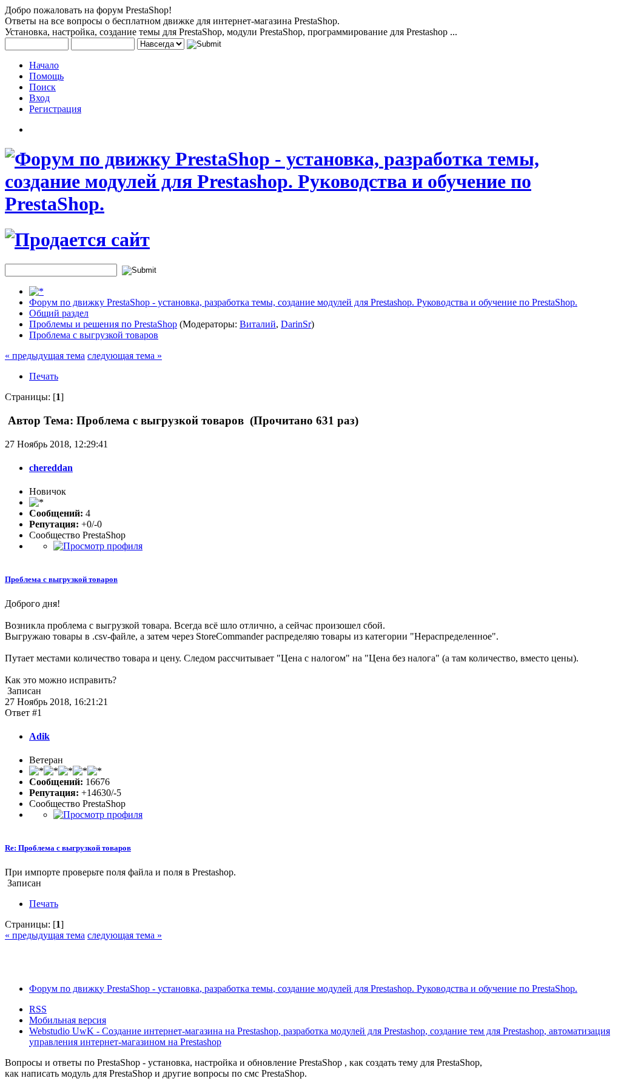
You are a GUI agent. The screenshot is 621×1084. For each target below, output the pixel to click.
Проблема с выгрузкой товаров (93, 335)
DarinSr (296, 324)
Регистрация (55, 109)
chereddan (51, 468)
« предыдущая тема (45, 355)
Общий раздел (59, 313)
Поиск (42, 87)
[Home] (36, 291)
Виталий (258, 324)
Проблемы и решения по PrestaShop (103, 324)
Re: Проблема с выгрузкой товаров (68, 847)
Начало (44, 65)
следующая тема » (124, 355)
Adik (39, 736)
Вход (39, 98)
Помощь (46, 76)
